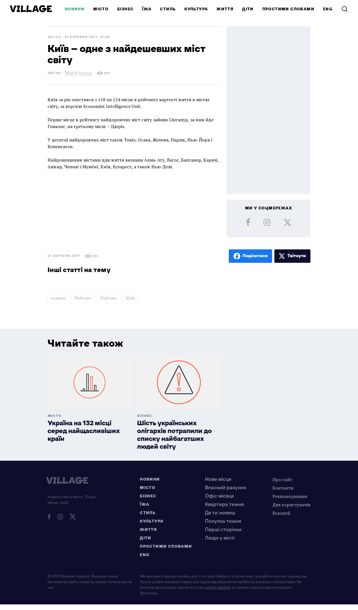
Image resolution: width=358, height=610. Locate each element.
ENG (328, 9)
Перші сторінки (223, 530)
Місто (101, 9)
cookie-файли (217, 587)
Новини (74, 9)
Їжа (146, 9)
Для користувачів (291, 505)
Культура (196, 9)
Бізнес (125, 9)
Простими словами (288, 9)
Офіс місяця (219, 496)
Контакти (282, 488)
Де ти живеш (220, 513)
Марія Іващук (78, 74)
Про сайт (282, 479)
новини (58, 298)
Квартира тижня (224, 504)
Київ (130, 298)
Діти (248, 9)
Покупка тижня (223, 521)
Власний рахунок (225, 488)
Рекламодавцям (289, 496)
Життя (225, 9)
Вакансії (281, 513)
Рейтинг (83, 298)
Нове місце (218, 479)
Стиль (168, 9)
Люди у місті (220, 538)
